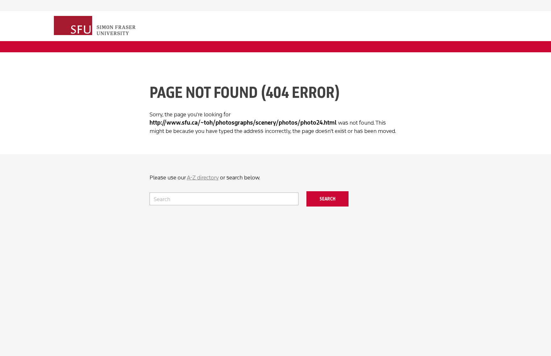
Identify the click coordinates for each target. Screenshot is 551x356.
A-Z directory (203, 177)
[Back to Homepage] (95, 26)
